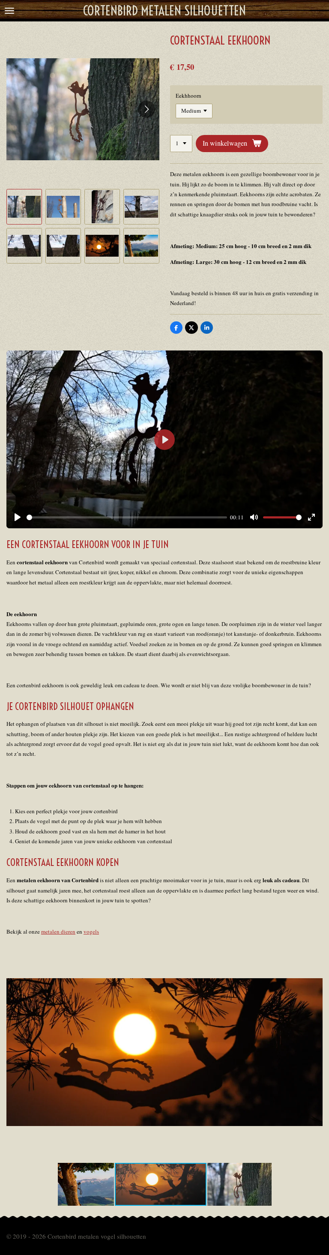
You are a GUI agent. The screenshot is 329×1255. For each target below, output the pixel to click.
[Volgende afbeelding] (146, 109)
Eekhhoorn (188, 95)
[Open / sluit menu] (9, 10)
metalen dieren (58, 931)
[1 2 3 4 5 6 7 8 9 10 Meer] (181, 144)
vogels (91, 931)
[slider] (127, 517)
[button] (24, 207)
